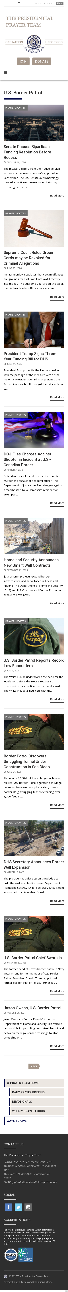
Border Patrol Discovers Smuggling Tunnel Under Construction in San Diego (27, 761)
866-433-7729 (22, 1162)
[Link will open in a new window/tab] (8, 1207)
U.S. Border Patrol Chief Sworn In (33, 958)
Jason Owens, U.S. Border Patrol (32, 1008)
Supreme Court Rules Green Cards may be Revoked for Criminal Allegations (28, 258)
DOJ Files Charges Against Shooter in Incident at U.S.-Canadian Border (27, 459)
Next (33, 1066)
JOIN (23, 61)
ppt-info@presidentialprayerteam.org (35, 1182)
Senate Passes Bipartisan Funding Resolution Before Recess (27, 152)
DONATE (41, 61)
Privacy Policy (11, 1282)
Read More (57, 195)
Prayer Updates (15, 107)
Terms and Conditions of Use (37, 1282)
